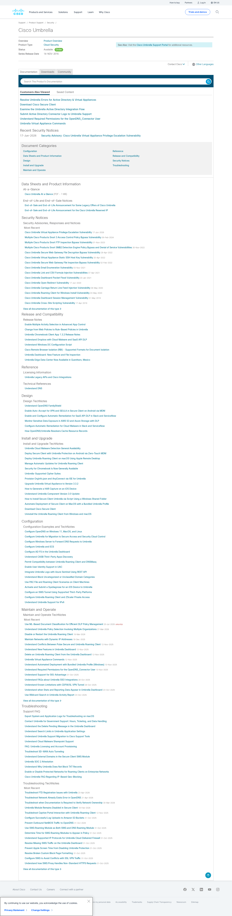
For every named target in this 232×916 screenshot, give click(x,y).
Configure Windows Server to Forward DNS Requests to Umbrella (58, 541)
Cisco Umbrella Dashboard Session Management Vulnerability (57, 298)
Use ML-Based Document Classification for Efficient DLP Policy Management (64, 624)
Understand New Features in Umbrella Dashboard (51, 649)
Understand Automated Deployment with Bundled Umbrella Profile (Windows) (65, 664)
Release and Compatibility (126, 156)
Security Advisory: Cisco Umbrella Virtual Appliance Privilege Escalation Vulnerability (91, 135)
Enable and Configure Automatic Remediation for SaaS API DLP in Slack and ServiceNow (70, 416)
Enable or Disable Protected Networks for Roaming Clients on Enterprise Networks (67, 771)
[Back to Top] (208, 875)
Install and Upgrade (33, 165)
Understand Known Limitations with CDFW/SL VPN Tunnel (55, 685)
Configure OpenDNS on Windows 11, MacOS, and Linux (53, 531)
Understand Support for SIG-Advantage (46, 674)
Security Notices (121, 160)
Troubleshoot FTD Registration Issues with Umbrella (51, 792)
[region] (46, 906)
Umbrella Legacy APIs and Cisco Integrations (48, 377)
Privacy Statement (14, 910)
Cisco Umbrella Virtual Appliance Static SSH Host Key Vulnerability (59, 257)
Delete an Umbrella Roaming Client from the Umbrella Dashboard (58, 654)
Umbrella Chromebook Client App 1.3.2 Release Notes (52, 334)
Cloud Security (51, 45)
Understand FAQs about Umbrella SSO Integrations (51, 679)
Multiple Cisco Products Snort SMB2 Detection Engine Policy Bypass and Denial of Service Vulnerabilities (79, 247)
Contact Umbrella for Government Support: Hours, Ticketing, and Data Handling (66, 721)
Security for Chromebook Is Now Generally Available (51, 468)
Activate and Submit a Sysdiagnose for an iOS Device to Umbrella (58, 587)
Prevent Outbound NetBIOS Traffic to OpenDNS (49, 823)
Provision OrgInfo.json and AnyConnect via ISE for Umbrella (55, 478)
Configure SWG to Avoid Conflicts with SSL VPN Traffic (53, 858)
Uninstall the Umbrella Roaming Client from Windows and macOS (58, 514)
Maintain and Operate (34, 170)
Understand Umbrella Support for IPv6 (44, 602)
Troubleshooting (121, 165)
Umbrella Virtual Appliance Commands (43, 123)
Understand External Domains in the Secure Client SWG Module (57, 756)
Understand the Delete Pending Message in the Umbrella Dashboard (60, 726)
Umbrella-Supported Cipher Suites (43, 473)
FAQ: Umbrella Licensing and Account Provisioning (51, 746)
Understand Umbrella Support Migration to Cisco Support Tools (57, 736)
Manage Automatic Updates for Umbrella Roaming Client (54, 463)
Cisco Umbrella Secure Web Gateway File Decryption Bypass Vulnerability (63, 252)
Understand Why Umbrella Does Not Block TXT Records (53, 766)
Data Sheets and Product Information (42, 156)
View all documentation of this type (41, 309)
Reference (118, 151)
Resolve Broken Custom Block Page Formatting (49, 853)
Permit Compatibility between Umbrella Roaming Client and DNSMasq (60, 562)
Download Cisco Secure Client (38, 104)
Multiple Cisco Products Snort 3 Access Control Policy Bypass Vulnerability (63, 237)
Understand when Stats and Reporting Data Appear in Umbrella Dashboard (64, 690)
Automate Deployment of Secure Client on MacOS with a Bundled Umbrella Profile (67, 504)
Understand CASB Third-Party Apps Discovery (49, 557)
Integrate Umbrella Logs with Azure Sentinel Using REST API (56, 572)
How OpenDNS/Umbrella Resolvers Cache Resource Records (56, 431)
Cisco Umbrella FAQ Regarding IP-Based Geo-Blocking (53, 777)
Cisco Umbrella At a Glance (39, 194)
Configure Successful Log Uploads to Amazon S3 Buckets (55, 818)
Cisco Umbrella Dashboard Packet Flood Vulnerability (52, 278)
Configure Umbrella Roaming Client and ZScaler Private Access (57, 597)
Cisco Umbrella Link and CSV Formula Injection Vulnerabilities (56, 272)
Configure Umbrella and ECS (39, 546)
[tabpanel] (116, 111)
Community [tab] (64, 72)
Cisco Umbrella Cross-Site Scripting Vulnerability (50, 303)
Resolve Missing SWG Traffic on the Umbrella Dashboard (54, 843)
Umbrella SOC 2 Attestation (39, 761)
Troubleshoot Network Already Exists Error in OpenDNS (53, 797)
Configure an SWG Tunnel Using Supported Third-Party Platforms (58, 592)
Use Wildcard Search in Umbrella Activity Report (50, 695)
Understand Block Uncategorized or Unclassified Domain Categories (60, 577)
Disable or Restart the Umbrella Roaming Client (49, 634)
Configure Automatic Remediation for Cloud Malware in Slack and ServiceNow (65, 426)
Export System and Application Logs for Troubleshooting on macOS (59, 716)
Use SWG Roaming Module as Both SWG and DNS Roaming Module (60, 828)
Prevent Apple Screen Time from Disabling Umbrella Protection (57, 848)
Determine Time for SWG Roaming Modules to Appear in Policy (57, 833)
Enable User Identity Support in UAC (43, 567)
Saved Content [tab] (65, 92)
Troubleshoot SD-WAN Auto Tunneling (44, 751)
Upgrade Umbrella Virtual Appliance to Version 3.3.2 (51, 483)
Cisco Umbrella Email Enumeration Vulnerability (49, 267)
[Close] (88, 901)
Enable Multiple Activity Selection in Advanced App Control (55, 324)
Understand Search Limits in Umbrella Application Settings (55, 731)
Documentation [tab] (28, 72)
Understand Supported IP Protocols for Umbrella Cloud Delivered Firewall (63, 838)
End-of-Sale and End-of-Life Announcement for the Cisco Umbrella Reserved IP (66, 210)
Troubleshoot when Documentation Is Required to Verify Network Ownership (64, 802)
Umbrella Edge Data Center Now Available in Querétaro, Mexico (57, 360)
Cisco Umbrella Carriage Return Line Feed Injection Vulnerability (58, 288)
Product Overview (53, 41)
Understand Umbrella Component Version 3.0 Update (52, 494)
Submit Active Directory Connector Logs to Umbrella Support (56, 114)
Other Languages (205, 64)
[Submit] (208, 82)
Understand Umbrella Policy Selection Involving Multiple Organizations (61, 629)
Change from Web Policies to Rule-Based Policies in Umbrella (56, 329)
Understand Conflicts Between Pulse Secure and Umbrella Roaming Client (63, 644)
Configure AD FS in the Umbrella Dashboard (47, 551)
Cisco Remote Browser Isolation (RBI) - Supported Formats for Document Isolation (67, 349)
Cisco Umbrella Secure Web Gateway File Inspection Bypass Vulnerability (62, 262)
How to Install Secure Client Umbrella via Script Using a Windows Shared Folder (66, 499)
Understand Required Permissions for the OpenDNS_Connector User (60, 118)
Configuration (30, 151)
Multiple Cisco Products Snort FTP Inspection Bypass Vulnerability (59, 242)
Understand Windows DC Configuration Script (48, 344)
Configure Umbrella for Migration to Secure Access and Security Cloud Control (65, 536)
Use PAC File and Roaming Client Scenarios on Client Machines (57, 582)
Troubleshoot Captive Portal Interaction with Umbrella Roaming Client (60, 813)
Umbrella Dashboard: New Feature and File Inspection (52, 355)
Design (26, 160)
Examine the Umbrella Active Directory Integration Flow (52, 109)
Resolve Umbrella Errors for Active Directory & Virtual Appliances (58, 99)
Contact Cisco (175, 64)
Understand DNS (33, 388)
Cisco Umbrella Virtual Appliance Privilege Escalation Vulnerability (58, 232)
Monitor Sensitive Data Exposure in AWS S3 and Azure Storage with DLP (62, 421)
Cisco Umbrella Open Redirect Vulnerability (47, 283)
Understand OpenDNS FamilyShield (43, 405)
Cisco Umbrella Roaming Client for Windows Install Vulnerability (57, 293)
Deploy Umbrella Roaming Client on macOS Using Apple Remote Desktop (62, 458)
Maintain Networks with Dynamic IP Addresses (49, 639)
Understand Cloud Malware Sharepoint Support (49, 741)
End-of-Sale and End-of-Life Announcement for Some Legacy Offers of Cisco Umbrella (70, 205)
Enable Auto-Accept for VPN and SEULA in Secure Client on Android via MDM (65, 411)
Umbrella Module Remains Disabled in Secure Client (51, 807)
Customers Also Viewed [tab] (35, 92)
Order (59, 49)
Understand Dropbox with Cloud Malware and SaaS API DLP (56, 339)
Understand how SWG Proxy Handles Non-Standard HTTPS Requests (61, 863)
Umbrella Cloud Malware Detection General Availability (52, 448)
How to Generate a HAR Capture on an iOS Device (50, 489)
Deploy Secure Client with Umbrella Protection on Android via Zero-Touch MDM (65, 453)
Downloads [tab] (47, 72)
